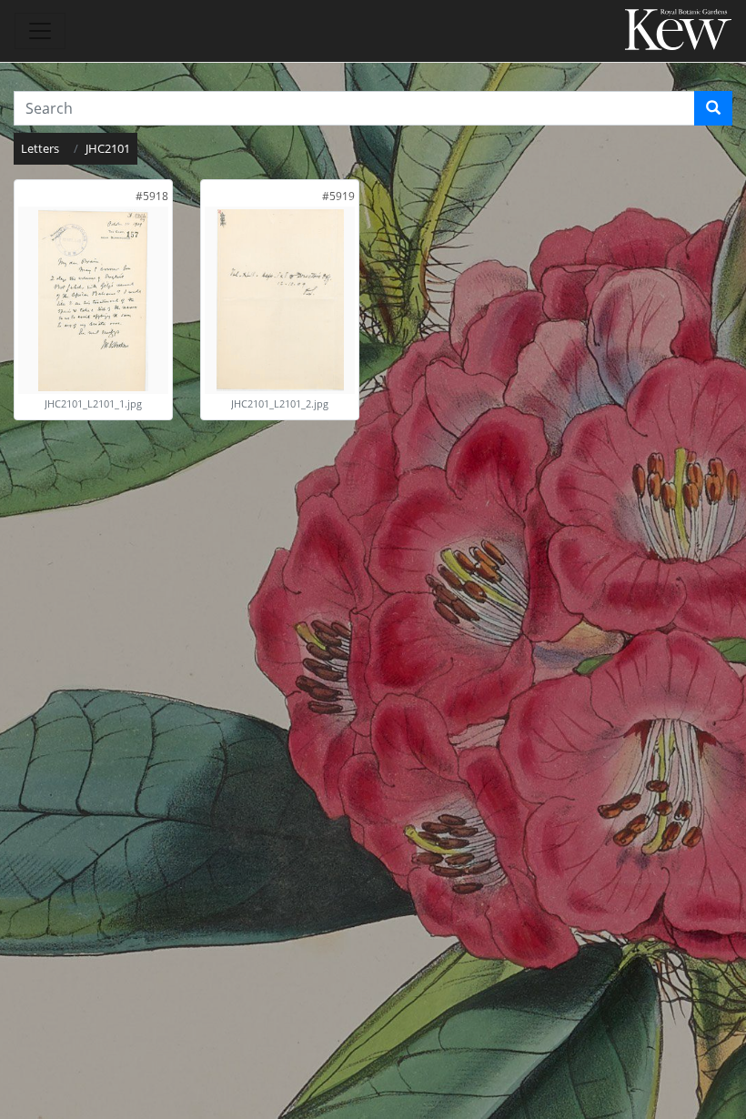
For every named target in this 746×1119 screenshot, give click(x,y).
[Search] (713, 108)
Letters (40, 148)
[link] (152, 196)
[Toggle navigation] (40, 31)
